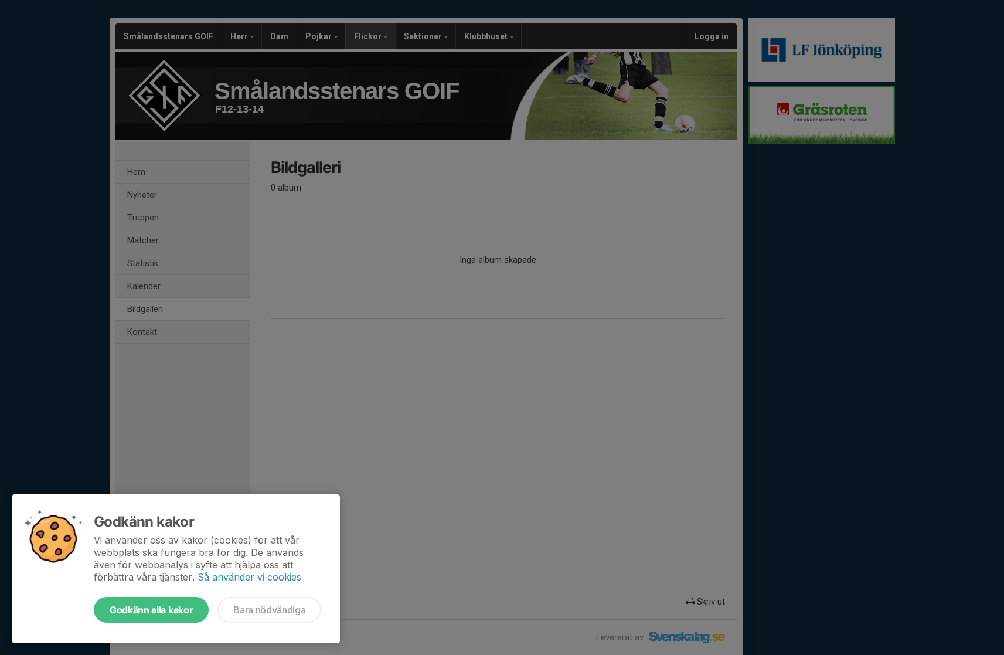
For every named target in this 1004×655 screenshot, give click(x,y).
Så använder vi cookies (249, 577)
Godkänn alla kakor (151, 610)
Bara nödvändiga (269, 610)
